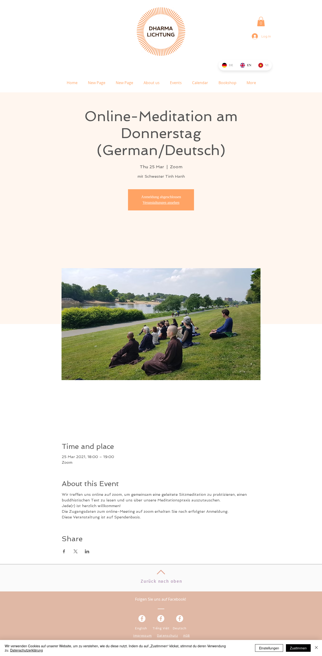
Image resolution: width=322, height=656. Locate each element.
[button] (261, 21)
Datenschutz (167, 635)
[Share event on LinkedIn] (87, 551)
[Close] (316, 648)
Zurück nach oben (161, 581)
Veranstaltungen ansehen (161, 203)
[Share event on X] (75, 551)
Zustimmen (298, 648)
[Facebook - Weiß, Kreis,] (141, 618)
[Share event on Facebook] (64, 551)
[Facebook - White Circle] (179, 618)
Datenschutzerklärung (26, 650)
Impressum (142, 635)
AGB (186, 635)
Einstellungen (269, 648)
